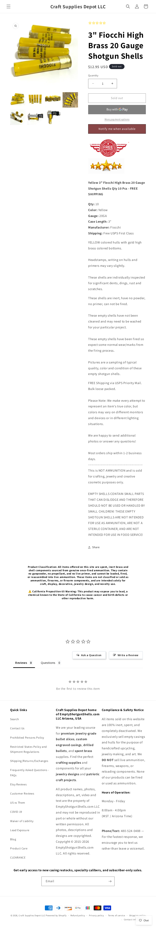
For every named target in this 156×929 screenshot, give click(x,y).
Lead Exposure (19, 830)
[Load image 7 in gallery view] (53, 117)
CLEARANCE (17, 857)
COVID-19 (16, 812)
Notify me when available (117, 129)
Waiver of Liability (21, 821)
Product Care (18, 848)
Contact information (135, 919)
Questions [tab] (48, 663)
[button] (8, 6)
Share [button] (96, 547)
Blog (13, 839)
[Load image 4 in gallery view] (70, 100)
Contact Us (17, 728)
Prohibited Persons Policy (27, 737)
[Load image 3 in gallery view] (53, 100)
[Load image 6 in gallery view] (35, 117)
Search (14, 719)
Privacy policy (96, 915)
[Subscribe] (109, 881)
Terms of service (116, 915)
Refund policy (77, 915)
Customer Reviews (22, 793)
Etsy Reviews (18, 784)
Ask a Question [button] (91, 655)
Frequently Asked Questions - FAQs (29, 772)
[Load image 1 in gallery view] (18, 100)
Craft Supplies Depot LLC (32, 915)
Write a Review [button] (128, 655)
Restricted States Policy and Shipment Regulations (28, 749)
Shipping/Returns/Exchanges (29, 761)
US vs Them (17, 802)
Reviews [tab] (21, 663)
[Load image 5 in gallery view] (18, 117)
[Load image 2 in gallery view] (35, 100)
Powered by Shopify (56, 915)
